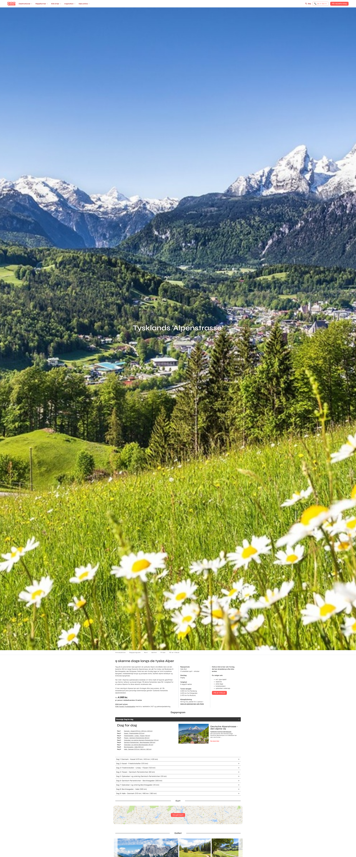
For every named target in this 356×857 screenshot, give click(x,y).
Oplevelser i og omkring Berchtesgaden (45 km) (138, 744)
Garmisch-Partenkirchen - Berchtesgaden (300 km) (139, 742)
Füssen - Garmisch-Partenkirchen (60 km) (136, 738)
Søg (309, 4)
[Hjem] (11, 3)
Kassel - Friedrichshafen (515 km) (134, 733)
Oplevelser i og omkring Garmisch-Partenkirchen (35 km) (141, 740)
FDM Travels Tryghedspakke (125, 706)
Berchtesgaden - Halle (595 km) (134, 747)
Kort (146, 652)
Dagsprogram (135, 652)
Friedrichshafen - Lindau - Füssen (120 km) (137, 735)
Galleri (154, 652)
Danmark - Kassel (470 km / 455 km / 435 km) (138, 731)
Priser (163, 652)
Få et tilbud (174, 652)
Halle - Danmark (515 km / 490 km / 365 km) (137, 749)
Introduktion (120, 652)
